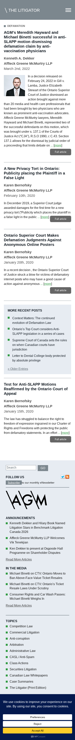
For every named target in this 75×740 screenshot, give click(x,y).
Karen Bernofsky (18, 185)
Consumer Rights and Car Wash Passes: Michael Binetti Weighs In (37, 596)
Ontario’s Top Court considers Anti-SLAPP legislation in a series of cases (38, 331)
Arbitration (17, 644)
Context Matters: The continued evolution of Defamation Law (33, 320)
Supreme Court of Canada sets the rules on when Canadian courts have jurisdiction (39, 345)
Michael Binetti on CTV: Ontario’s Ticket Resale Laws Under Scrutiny (37, 586)
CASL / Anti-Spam (22, 657)
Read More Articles (19, 559)
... (52, 145)
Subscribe (14, 482)
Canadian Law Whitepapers (29, 675)
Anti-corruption (20, 638)
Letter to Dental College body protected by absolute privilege (39, 358)
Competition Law (21, 626)
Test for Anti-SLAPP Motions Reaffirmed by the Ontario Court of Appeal (36, 389)
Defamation (16, 25)
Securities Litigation (23, 669)
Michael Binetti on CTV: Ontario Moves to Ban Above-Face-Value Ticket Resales (38, 575)
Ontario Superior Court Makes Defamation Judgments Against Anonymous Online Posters (32, 240)
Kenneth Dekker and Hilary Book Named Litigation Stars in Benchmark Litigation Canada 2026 (37, 527)
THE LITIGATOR (24, 10)
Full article (60, 151)
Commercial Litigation (24, 632)
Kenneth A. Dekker (19, 58)
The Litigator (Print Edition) (28, 687)
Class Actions (19, 663)
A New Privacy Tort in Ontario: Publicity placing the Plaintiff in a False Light (34, 173)
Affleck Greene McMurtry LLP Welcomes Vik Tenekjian (37, 540)
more (57, 145)
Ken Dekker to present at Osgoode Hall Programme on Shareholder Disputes (36, 550)
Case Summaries (21, 681)
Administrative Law (23, 650)
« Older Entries (18, 368)
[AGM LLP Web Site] (26, 512)
